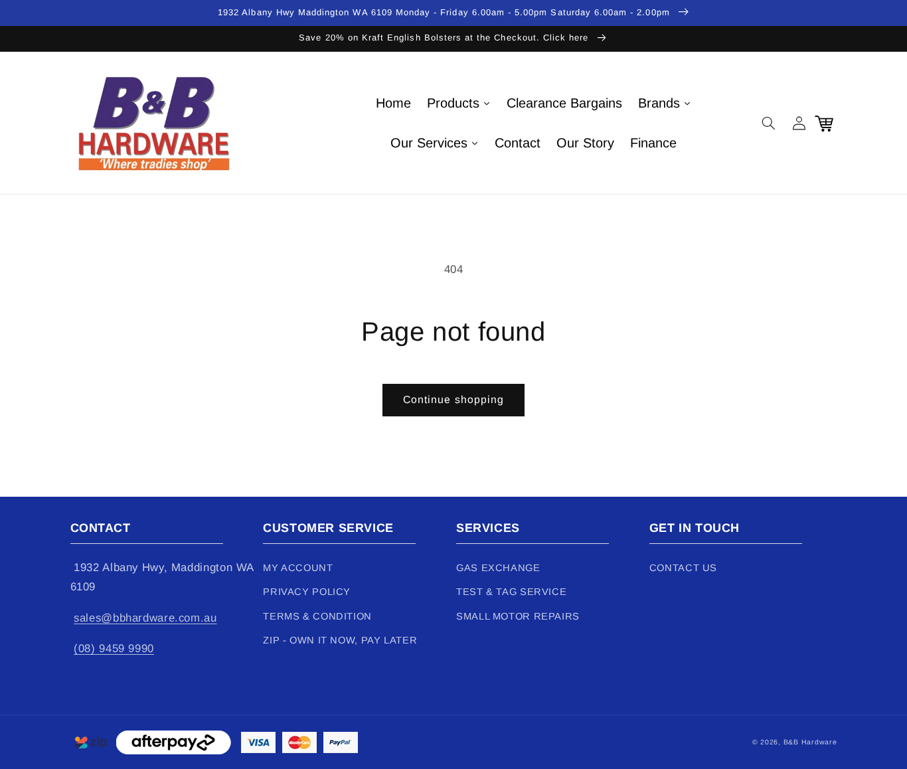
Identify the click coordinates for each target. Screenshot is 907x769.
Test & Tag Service (511, 591)
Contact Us (683, 567)
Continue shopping (453, 399)
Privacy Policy (307, 591)
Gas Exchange (498, 567)
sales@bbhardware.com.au (145, 618)
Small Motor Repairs (518, 616)
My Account (298, 567)
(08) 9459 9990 (114, 648)
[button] (769, 123)
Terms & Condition (317, 616)
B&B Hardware (810, 742)
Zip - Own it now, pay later (340, 640)
